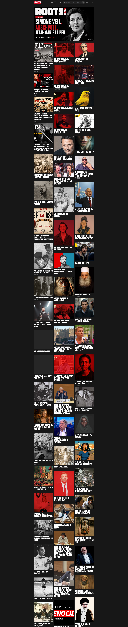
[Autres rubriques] (61, 2)
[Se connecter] (90, 2)
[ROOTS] (37, 2)
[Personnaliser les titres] (55, 2)
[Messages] (87, 2)
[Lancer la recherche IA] (83, 2)
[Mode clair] (58, 2)
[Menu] (93, 2)
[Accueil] (52, 2)
